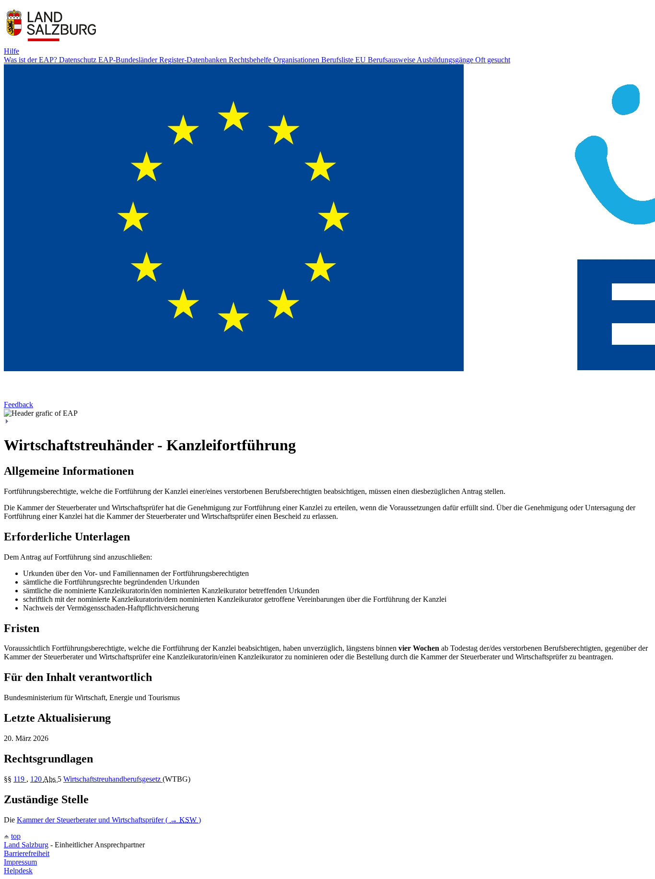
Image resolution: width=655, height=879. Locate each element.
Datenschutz (78, 60)
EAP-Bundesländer (128, 60)
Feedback (18, 404)
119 (19, 779)
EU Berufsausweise (386, 60)
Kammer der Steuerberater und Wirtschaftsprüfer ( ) (109, 820)
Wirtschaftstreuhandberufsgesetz (113, 779)
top (16, 836)
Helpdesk (18, 871)
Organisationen (297, 60)
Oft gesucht (492, 60)
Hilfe (11, 51)
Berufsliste (338, 60)
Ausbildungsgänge (446, 60)
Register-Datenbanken (194, 60)
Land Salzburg (26, 845)
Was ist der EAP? (31, 60)
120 (36, 779)
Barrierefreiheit (26, 853)
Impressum (20, 862)
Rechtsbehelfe (251, 60)
